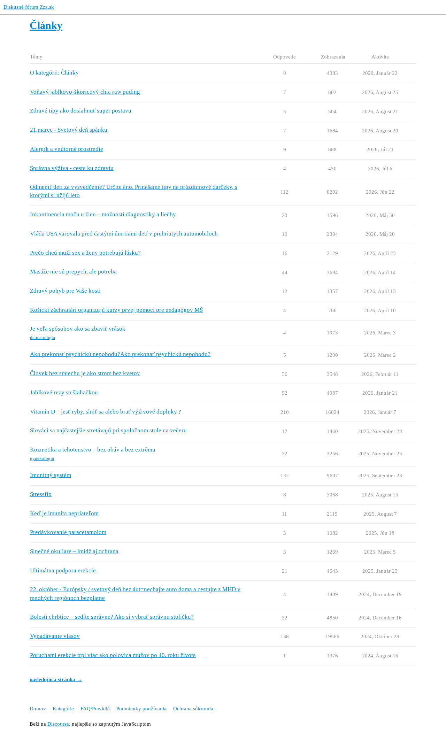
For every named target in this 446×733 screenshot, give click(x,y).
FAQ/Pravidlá (95, 708)
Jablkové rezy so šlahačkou (64, 392)
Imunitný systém (50, 475)
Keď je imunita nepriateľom (64, 513)
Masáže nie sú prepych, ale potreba (73, 271)
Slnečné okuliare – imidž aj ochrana (74, 551)
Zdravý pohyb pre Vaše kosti (65, 290)
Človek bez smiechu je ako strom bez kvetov (85, 373)
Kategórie (63, 708)
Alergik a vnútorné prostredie (66, 149)
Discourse (58, 724)
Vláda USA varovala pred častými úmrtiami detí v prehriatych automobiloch (124, 233)
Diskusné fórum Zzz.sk (28, 7)
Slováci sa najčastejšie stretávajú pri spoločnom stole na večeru (108, 430)
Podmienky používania (141, 708)
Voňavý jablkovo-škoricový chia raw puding (85, 91)
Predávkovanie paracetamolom (68, 532)
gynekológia (42, 458)
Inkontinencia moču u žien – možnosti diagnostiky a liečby (103, 214)
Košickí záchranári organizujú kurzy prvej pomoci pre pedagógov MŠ (116, 310)
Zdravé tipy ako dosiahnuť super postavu (80, 110)
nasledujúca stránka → (56, 679)
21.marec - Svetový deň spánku (68, 129)
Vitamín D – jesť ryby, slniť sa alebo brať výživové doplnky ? (105, 411)
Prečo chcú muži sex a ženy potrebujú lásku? (85, 252)
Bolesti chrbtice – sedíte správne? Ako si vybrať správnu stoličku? (112, 617)
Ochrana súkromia (193, 708)
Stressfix (41, 494)
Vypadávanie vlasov (55, 636)
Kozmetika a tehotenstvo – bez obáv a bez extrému (92, 449)
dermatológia (42, 337)
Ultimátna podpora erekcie (63, 570)
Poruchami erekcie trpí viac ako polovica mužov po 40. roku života (113, 655)
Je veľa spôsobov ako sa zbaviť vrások (77, 328)
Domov (38, 708)
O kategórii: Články (54, 72)
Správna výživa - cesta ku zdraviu (72, 168)
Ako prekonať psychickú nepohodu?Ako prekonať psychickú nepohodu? (120, 354)
